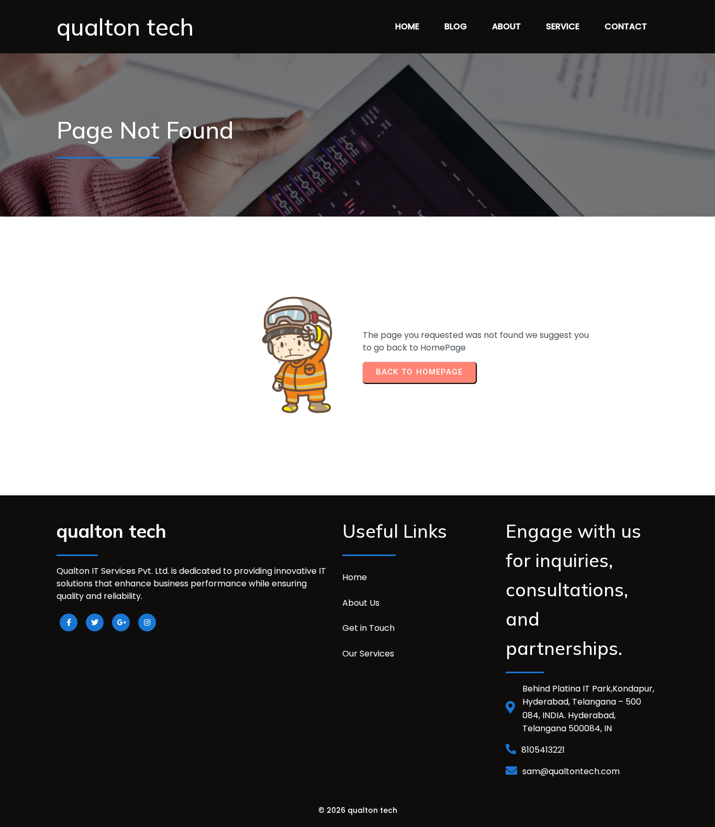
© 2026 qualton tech (357, 810)
